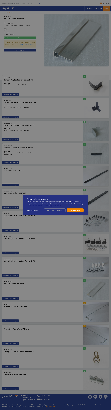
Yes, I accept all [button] (75, 210)
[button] (32, 210)
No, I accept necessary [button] (54, 210)
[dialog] (55, 205)
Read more (58, 206)
